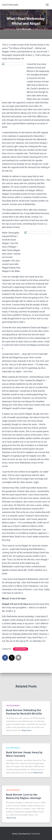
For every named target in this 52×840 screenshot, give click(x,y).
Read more (26, 730)
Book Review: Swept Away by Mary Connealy (24, 754)
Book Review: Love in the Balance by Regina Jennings (23, 796)
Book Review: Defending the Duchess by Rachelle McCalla (24, 711)
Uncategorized (20, 649)
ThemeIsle (35, 834)
